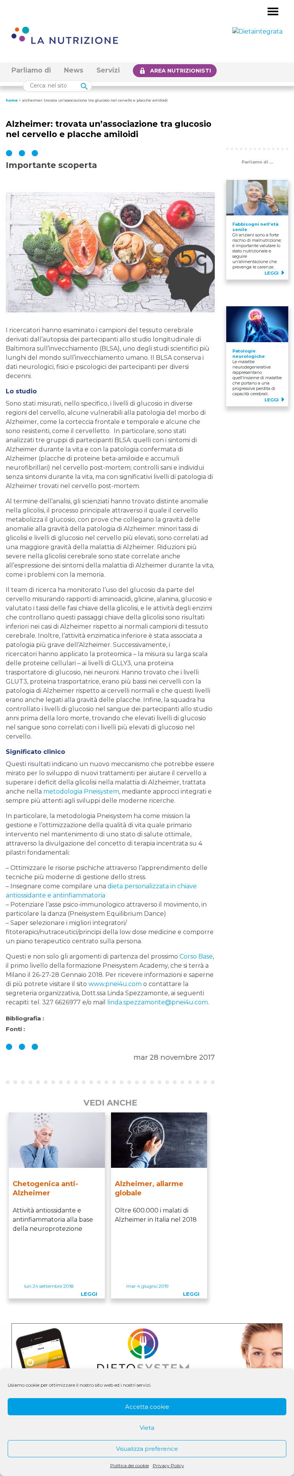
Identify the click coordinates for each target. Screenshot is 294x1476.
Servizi (108, 70)
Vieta (147, 1427)
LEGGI (89, 1294)
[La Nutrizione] (64, 35)
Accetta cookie (147, 1406)
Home (12, 100)
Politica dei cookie (129, 1465)
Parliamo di (31, 70)
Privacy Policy (168, 1465)
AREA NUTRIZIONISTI (180, 70)
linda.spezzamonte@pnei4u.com (157, 1002)
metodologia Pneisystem (81, 791)
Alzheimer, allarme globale (149, 1188)
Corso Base (196, 956)
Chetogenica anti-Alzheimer (45, 1188)
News (73, 70)
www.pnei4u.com (115, 984)
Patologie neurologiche (248, 353)
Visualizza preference (147, 1448)
